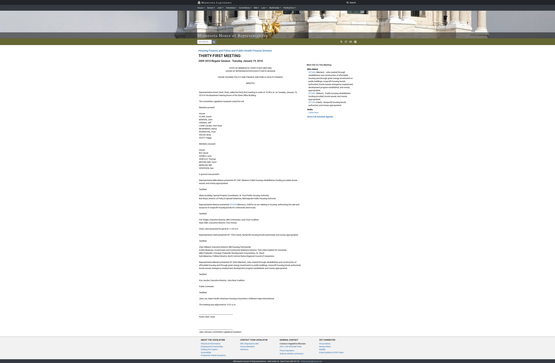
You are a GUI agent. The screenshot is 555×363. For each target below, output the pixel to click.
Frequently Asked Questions (213, 355)
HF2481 (312, 93)
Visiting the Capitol (209, 349)
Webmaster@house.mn (311, 361)
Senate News (325, 346)
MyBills (322, 349)
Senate (210, 8)
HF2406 (312, 72)
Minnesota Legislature (216, 2)
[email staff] (350, 42)
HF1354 (312, 102)
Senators (244, 349)
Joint (219, 8)
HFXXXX (233, 204)
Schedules (230, 8)
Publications (288, 8)
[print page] (355, 42)
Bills (255, 8)
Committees (244, 8)
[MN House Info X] (341, 42)
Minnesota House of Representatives (232, 35)
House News (324, 343)
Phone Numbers (287, 350)
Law (263, 8)
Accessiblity (206, 352)
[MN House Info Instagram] (346, 42)
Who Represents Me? (249, 343)
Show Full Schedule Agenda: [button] (320, 117)
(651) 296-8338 (287, 346)
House (200, 8)
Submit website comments (291, 353)
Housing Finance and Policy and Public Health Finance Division (235, 50)
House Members (247, 346)
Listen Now (313, 112)
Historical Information (210, 343)
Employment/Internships (212, 346)
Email (298, 346)
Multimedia (274, 8)
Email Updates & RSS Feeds (331, 352)
